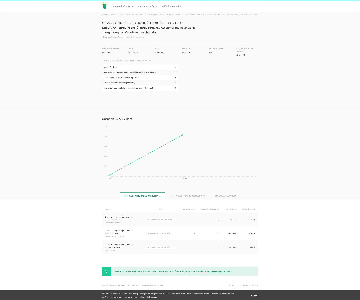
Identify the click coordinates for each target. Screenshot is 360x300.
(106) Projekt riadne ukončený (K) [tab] (188, 195)
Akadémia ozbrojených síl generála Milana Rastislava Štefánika (130, 72)
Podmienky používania (248, 285)
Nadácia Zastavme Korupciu (129, 285)
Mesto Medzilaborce (113, 222)
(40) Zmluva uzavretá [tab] (225, 195)
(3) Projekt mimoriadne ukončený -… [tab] (142, 195)
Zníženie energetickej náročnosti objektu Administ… (118, 232)
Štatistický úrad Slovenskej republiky (119, 82)
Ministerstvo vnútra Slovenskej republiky (121, 77)
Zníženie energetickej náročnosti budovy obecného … (118, 246)
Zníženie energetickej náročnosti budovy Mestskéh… (118, 218)
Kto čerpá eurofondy (147, 6)
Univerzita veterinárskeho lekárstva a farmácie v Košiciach (128, 87)
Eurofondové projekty (123, 6)
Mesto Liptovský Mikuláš (114, 236)
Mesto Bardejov (110, 67)
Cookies (152, 296)
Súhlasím (254, 295)
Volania (113, 14)
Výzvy (231, 285)
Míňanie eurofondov (171, 6)
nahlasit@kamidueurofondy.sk (220, 271)
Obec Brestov (110, 250)
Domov (105, 14)
